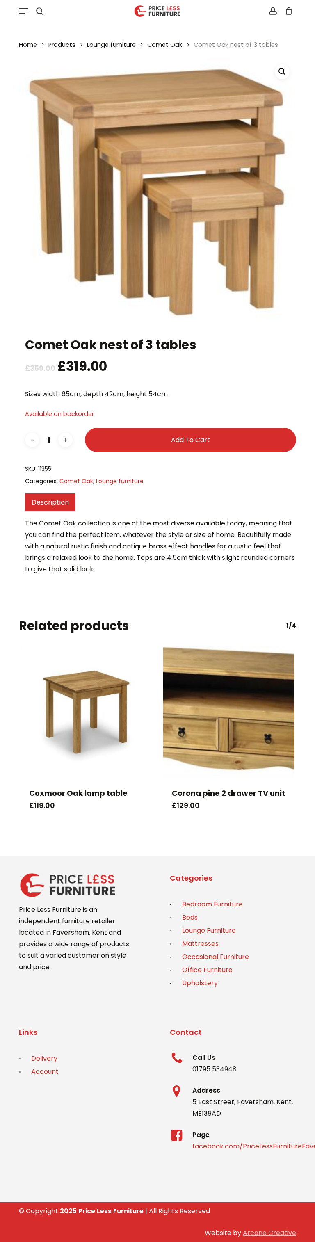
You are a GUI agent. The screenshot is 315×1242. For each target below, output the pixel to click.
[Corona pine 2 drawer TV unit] (229, 712)
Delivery (44, 1058)
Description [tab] (50, 502)
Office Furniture (207, 970)
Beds (190, 917)
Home (28, 45)
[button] (23, 11)
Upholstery (200, 983)
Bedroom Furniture (212, 904)
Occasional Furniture (215, 956)
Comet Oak (164, 45)
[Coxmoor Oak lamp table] (86, 712)
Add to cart (190, 440)
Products (61, 45)
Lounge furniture (111, 45)
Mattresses (200, 943)
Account (45, 1071)
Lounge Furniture (209, 930)
